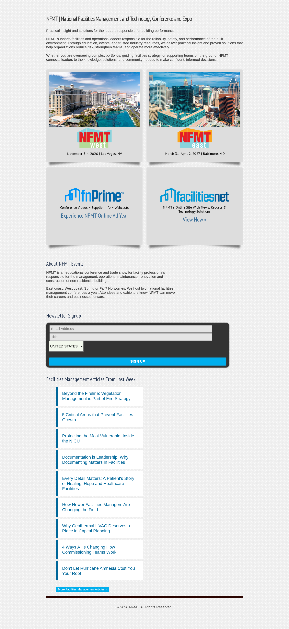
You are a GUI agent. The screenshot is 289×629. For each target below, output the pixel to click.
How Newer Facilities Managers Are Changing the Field (96, 507)
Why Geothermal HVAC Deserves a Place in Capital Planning (96, 528)
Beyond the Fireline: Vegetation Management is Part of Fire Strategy (96, 396)
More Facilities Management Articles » (82, 589)
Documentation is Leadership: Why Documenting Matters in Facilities (95, 460)
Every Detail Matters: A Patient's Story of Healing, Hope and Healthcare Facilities (98, 483)
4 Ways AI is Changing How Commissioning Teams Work (89, 550)
